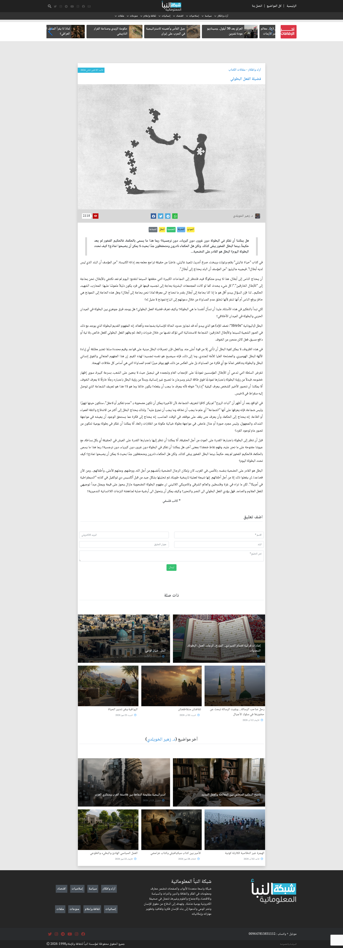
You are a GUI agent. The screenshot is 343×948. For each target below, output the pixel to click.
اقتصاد (179, 16)
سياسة (208, 16)
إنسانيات (166, 16)
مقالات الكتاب (236, 70)
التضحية (171, 229)
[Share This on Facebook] (153, 216)
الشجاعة (153, 229)
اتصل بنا (257, 6)
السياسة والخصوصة (288, 944)
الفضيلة (181, 229)
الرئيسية (292, 6)
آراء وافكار (222, 16)
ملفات (121, 16)
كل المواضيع (274, 6)
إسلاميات (194, 16)
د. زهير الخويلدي (161, 739)
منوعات (134, 16)
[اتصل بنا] (89, 7)
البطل (162, 229)
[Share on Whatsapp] (175, 216)
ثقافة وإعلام (149, 16)
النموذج (190, 229)
